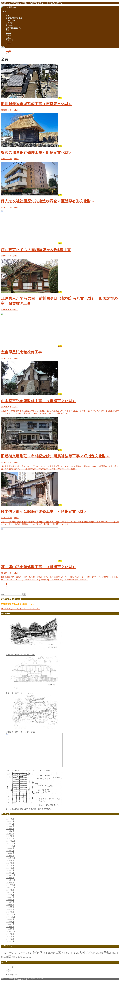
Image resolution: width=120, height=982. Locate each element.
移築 (4, 957)
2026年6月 (10, 819)
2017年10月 (10, 932)
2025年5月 (10, 829)
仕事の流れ (10, 20)
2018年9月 (10, 919)
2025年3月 (10, 834)
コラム (8, 38)
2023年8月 (10, 861)
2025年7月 (10, 824)
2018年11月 (10, 914)
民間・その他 (11, 974)
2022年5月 (10, 878)
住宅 (36, 952)
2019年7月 (10, 902)
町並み (113, 953)
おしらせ (6, 952)
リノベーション (24, 953)
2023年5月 (10, 868)
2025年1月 (10, 838)
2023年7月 (10, 863)
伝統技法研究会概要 (14, 18)
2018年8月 (10, 922)
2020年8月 (10, 890)
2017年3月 (10, 939)
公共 (7, 972)
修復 (42, 952)
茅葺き (14, 957)
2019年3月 (10, 910)
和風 (48, 952)
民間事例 (9, 25)
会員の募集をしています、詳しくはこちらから (20, 609)
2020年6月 (10, 895)
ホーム (8, 16)
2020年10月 (10, 887)
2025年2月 (10, 836)
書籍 (7, 30)
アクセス (9, 40)
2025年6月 (10, 826)
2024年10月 (10, 846)
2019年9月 (10, 900)
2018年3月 (10, 929)
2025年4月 (10, 831)
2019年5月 (10, 907)
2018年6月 (10, 927)
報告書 (65, 953)
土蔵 (58, 952)
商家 (53, 953)
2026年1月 (10, 821)
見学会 (8, 35)
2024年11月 (10, 843)
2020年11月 (10, 885)
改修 (82, 952)
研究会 (8, 33)
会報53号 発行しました (20, 693)
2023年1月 (10, 873)
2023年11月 (10, 858)
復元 (75, 952)
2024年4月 (10, 856)
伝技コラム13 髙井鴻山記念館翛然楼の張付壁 (29, 809)
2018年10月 (10, 917)
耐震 (9, 956)
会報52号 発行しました (20, 732)
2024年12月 (10, 841)
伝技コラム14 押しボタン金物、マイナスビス (29, 770)
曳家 (101, 953)
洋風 (107, 952)
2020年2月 (10, 897)
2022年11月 (10, 875)
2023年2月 (10, 870)
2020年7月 (10, 892)
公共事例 (9, 23)
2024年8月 (10, 848)
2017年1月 (10, 941)
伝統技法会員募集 (13, 28)
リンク (8, 43)
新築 (97, 953)
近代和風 (25, 957)
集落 (30, 957)
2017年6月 (10, 934)
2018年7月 (10, 924)
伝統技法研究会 (20, 979)
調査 (20, 957)
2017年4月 (10, 936)
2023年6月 (10, 865)
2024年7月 (10, 851)
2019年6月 (10, 905)
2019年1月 (10, 912)
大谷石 (70, 953)
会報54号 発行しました (20, 655)
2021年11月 (10, 880)
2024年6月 (10, 853)
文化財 (91, 952)
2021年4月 (10, 883)
